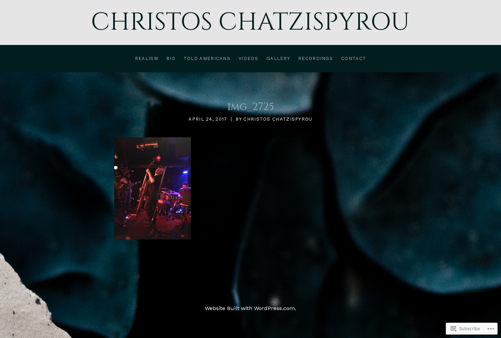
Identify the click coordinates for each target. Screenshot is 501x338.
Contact (353, 58)
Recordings (315, 58)
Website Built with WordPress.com (250, 308)
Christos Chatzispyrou (250, 22)
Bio (171, 58)
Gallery (278, 58)
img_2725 (250, 107)
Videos (248, 58)
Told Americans (207, 58)
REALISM (146, 58)
